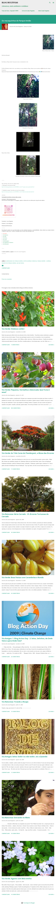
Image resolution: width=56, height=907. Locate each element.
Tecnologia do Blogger (29, 903)
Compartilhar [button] (6, 268)
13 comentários (15, 711)
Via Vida (4, 236)
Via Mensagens (6, 241)
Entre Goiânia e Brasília (30, 261)
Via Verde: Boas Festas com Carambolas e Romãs (23, 577)
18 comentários (15, 532)
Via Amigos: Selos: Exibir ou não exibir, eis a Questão (24, 756)
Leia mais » (51, 344)
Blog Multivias (10, 2)
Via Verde (5, 233)
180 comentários (15, 408)
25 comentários (15, 593)
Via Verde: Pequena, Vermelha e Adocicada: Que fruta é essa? (26, 391)
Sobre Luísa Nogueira (43, 11)
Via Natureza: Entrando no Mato (16, 817)
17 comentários (15, 469)
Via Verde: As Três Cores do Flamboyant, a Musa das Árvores (28, 453)
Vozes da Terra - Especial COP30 (10, 11)
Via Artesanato (6, 244)
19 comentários (15, 833)
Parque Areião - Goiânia (44, 261)
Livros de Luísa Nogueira (28, 11)
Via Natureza (5, 235)
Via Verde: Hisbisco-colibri (13, 329)
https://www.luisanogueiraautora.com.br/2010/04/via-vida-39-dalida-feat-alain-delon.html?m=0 (18, 191)
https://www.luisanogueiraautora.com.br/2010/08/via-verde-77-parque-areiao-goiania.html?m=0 (18, 186)
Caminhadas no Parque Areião (14, 261)
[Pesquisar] (50, 3)
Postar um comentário (7, 279)
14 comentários (15, 894)
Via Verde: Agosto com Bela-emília (17, 878)
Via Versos (5, 238)
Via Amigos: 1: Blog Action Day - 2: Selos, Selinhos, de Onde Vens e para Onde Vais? (27, 639)
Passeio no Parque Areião (9, 263)
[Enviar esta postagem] (3, 266)
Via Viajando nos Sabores (8, 242)
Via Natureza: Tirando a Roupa (15, 702)
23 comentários (15, 656)
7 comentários (15, 344)
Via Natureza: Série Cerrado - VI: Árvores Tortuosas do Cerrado (25, 515)
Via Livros (5, 239)
